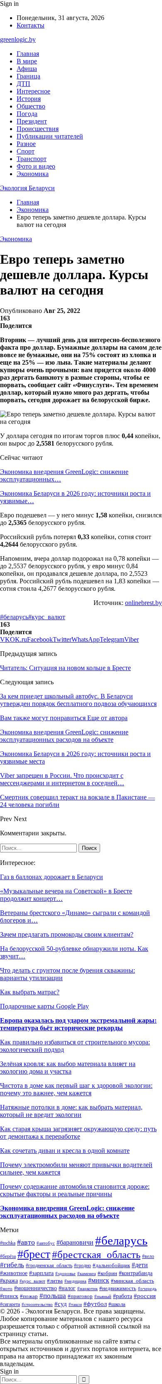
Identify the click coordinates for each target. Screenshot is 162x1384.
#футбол (95, 1304)
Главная (28, 53)
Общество (31, 106)
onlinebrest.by (143, 602)
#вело (148, 1256)
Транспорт (32, 158)
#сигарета (10, 1304)
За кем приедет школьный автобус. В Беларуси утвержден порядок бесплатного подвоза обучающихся (78, 700)
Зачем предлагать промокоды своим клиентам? (66, 934)
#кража (9, 1280)
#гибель (12, 1265)
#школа (116, 1304)
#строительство (37, 1304)
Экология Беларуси (27, 188)
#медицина (75, 1280)
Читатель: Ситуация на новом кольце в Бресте (65, 667)
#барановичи (74, 1242)
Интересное (33, 91)
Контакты (30, 25)
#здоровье (65, 1273)
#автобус (46, 1242)
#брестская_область (96, 1254)
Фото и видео (36, 166)
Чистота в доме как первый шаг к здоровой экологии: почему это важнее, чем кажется (76, 1089)
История (29, 98)
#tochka (7, 1243)
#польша (52, 1296)
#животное (13, 1273)
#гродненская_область (49, 1265)
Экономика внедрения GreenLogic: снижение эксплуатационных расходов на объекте (67, 1212)
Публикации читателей (50, 136)
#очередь (147, 1288)
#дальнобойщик (111, 1265)
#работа (122, 1296)
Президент (32, 121)
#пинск (9, 1296)
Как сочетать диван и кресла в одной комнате (65, 1150)
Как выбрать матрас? (29, 992)
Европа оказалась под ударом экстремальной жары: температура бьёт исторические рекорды (78, 1024)
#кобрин (107, 1273)
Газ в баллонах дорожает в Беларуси (51, 876)
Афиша (27, 68)
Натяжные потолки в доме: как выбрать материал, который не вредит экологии (71, 1111)
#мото (6, 1288)
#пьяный (102, 1296)
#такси (75, 1304)
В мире (27, 61)
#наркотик (87, 1288)
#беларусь (14, 616)
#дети (140, 1264)
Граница (28, 76)
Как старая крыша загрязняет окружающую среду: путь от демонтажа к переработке (78, 1132)
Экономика (33, 173)
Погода (27, 113)
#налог (67, 1288)
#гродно (82, 1265)
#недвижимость (117, 1288)
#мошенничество (35, 1288)
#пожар (29, 1296)
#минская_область (132, 1281)
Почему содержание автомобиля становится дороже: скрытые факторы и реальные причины (75, 1190)
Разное (26, 143)
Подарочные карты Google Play (44, 1006)
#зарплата (41, 1273)
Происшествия (38, 128)
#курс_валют (46, 616)
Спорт (25, 151)
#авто (26, 1242)
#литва (55, 1281)
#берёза (8, 1256)
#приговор (80, 1296)
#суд (60, 1304)
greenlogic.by (18, 39)
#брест (33, 1254)
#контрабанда (135, 1273)
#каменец (86, 1273)
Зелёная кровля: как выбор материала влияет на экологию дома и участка (67, 1067)
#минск (98, 1280)
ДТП (23, 83)
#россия (145, 1296)
